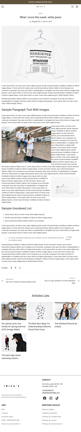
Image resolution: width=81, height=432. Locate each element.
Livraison (5, 413)
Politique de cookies (49, 420)
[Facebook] (11, 268)
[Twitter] (19, 268)
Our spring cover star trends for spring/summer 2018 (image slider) (14, 326)
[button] (77, 6)
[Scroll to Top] (76, 420)
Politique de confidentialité (51, 417)
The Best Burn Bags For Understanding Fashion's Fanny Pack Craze (39, 326)
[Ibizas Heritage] (40, 7)
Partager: (5, 268)
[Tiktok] (57, 398)
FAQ (3, 409)
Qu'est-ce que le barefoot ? (11, 424)
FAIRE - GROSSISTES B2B (10, 420)
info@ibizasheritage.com (51, 393)
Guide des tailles (7, 417)
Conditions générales (49, 413)
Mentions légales (48, 409)
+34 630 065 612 (48, 390)
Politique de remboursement (52, 424)
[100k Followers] (50, 398)
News (40, 13)
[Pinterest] (15, 268)
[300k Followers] (44, 398)
